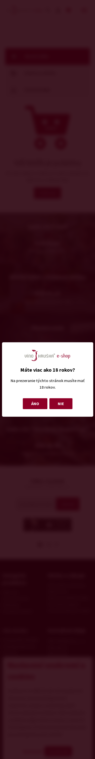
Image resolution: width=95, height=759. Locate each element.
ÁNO (35, 403)
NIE (61, 403)
